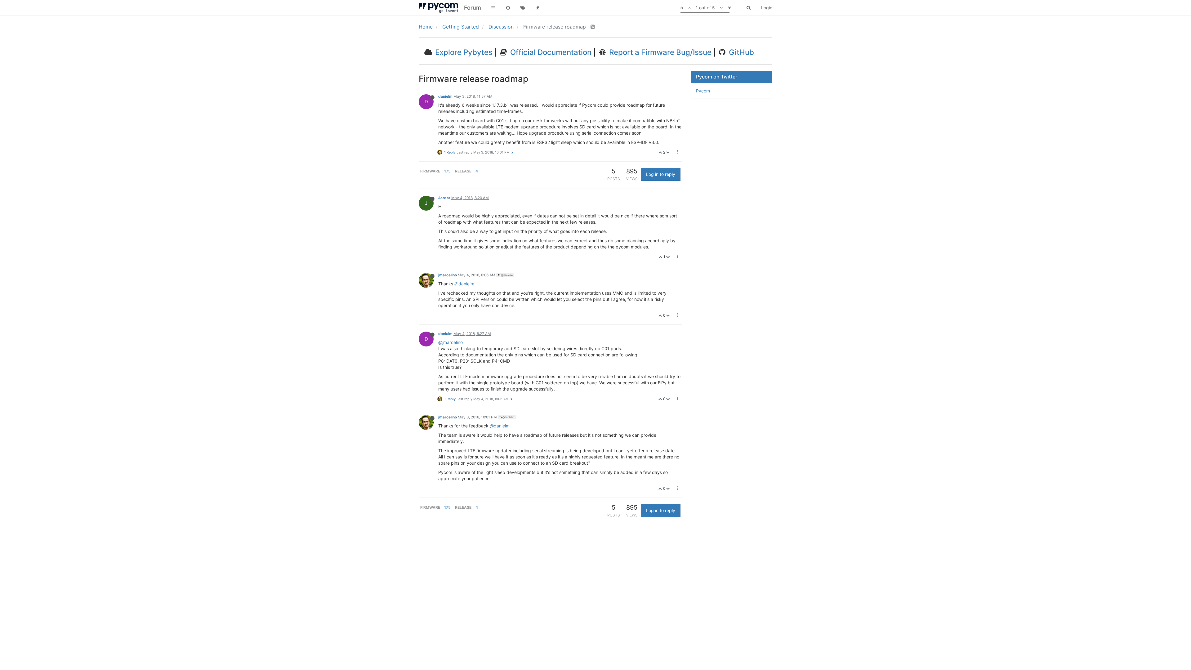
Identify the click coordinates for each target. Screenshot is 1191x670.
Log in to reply (660, 174)
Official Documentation (549, 52)
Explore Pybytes (463, 52)
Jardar (444, 197)
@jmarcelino (450, 342)
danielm (445, 96)
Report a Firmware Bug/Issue (659, 52)
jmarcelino (447, 275)
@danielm (506, 275)
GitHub (740, 52)
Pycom (703, 90)
